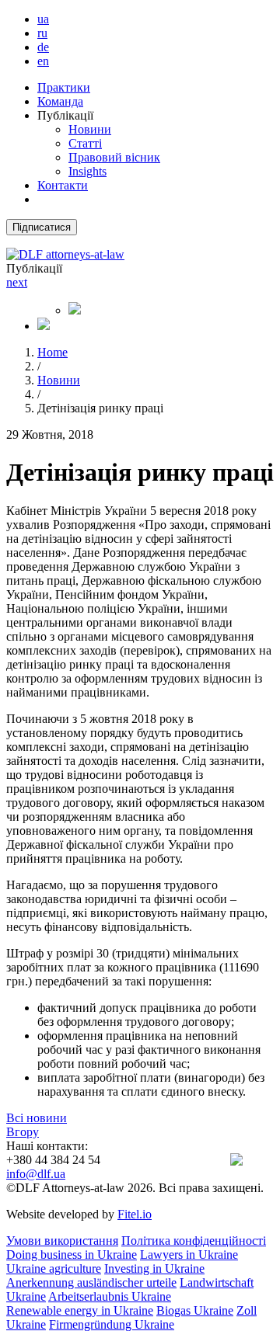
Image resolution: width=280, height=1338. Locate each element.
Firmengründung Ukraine (111, 1324)
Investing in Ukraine (154, 1268)
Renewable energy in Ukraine (79, 1310)
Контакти (62, 185)
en (43, 61)
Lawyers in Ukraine (189, 1254)
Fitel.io (134, 1214)
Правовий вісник (114, 157)
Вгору (22, 1131)
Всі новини (36, 1117)
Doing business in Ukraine (71, 1254)
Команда (60, 101)
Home (52, 352)
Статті (85, 143)
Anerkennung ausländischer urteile (91, 1282)
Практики (63, 87)
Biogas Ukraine (194, 1310)
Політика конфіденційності (193, 1240)
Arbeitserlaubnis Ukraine (109, 1296)
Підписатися (41, 227)
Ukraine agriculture (53, 1268)
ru (42, 33)
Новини (89, 129)
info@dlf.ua (35, 1173)
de (43, 47)
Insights (87, 171)
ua (43, 19)
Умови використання (62, 1240)
